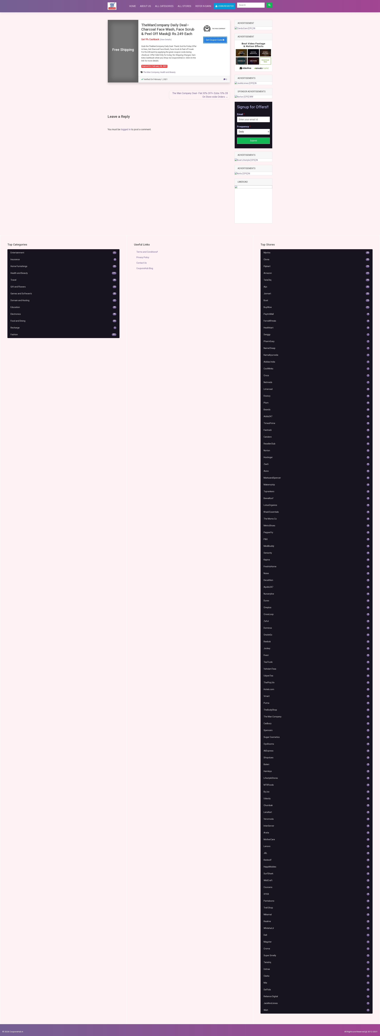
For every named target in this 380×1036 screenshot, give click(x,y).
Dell (316, 935)
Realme (316, 921)
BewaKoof (316, 498)
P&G (316, 539)
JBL (316, 853)
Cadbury (316, 723)
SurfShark (316, 873)
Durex (316, 600)
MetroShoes (316, 525)
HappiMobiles (316, 867)
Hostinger (316, 457)
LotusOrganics (316, 505)
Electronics (63, 314)
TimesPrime (316, 423)
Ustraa (316, 969)
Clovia (316, 259)
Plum (316, 403)
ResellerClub (316, 443)
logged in (126, 129)
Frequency (244, 126)
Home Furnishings (63, 266)
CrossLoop (316, 614)
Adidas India (316, 362)
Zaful (316, 621)
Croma (316, 948)
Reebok (316, 641)
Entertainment (63, 252)
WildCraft (316, 880)
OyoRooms (316, 744)
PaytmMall (316, 314)
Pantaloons (316, 901)
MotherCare (316, 839)
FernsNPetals (316, 321)
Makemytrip (316, 484)
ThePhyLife (316, 682)
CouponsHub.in (16, 1031)
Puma (316, 703)
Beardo (316, 409)
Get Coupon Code (214, 40)
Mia (316, 983)
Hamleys (316, 771)
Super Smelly (316, 955)
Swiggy (316, 334)
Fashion (63, 334)
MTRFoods (316, 785)
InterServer (316, 826)
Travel (63, 280)
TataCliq (316, 280)
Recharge (63, 327)
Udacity (316, 798)
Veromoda (316, 819)
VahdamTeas (316, 669)
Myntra (316, 252)
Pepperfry (316, 532)
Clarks (316, 976)
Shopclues (316, 757)
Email (241, 114)
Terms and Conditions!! (147, 252)
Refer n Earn (203, 6)
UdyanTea (316, 675)
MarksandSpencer (316, 478)
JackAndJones (316, 1003)
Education (63, 307)
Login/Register (225, 6)
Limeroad (316, 389)
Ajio (316, 287)
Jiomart (316, 293)
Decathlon (316, 580)
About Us (145, 6)
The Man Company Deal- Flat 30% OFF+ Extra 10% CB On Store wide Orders (200, 95)
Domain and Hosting (63, 300)
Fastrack (316, 430)
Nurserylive (316, 594)
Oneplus (316, 607)
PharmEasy (316, 341)
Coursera (316, 887)
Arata (316, 832)
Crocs (316, 375)
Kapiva (316, 559)
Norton (316, 450)
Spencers (316, 730)
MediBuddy (316, 546)
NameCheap (316, 348)
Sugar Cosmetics (316, 737)
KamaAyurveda (316, 355)
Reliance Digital (316, 996)
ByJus (316, 791)
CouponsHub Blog (144, 268)
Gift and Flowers (63, 287)
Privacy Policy (142, 257)
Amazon (316, 273)
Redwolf (316, 860)
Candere (316, 437)
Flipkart (316, 266)
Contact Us (141, 263)
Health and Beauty (167, 72)
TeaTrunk (316, 662)
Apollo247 (316, 587)
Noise (316, 573)
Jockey (316, 648)
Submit (253, 140)
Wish (316, 1010)
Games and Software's (63, 293)
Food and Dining (63, 321)
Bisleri (316, 764)
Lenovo (316, 846)
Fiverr (316, 655)
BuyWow (316, 307)
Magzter (316, 942)
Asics (316, 471)
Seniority (316, 553)
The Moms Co (316, 519)
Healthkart (316, 327)
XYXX (316, 894)
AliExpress (316, 751)
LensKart (316, 812)
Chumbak (316, 805)
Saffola (316, 989)
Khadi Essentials (316, 512)
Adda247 (316, 416)
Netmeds (316, 382)
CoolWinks (316, 368)
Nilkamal (316, 914)
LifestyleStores (316, 778)
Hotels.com (316, 689)
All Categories (164, 6)
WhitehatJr (316, 928)
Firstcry (316, 396)
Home (132, 6)
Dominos (316, 628)
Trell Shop (316, 907)
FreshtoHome (316, 566)
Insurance (63, 259)
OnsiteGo (316, 635)
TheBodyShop (316, 710)
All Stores (184, 6)
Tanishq (316, 962)
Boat (316, 300)
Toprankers (316, 491)
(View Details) (166, 39)
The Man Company (151, 72)
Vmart (316, 696)
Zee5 (316, 464)
